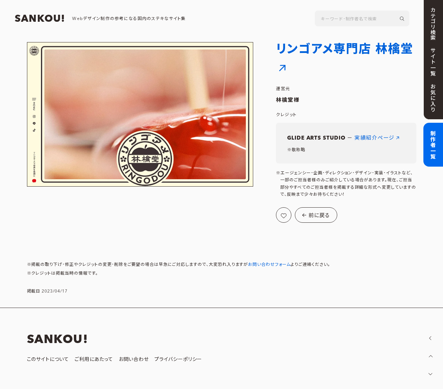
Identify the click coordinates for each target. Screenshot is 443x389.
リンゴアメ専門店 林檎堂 (344, 49)
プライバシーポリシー (178, 359)
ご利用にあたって (94, 359)
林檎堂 (284, 100)
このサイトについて (48, 359)
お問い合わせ (134, 359)
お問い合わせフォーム (269, 264)
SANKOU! (40, 19)
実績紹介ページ (374, 138)
